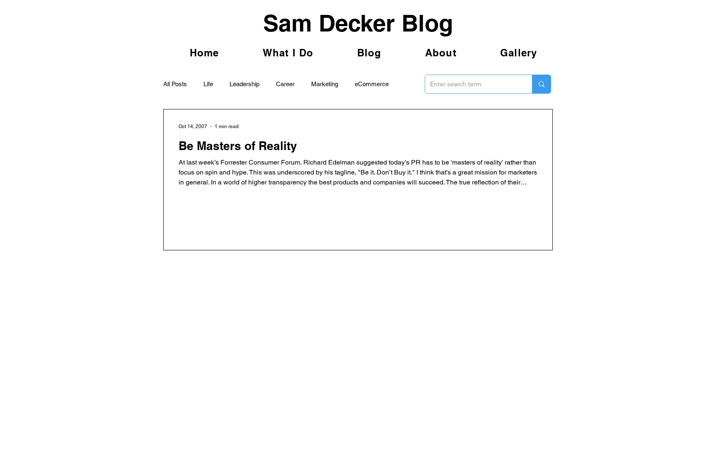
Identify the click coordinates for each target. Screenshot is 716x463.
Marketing (324, 83)
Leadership (244, 83)
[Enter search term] (541, 84)
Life (208, 83)
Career (285, 83)
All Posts (175, 83)
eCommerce (372, 83)
